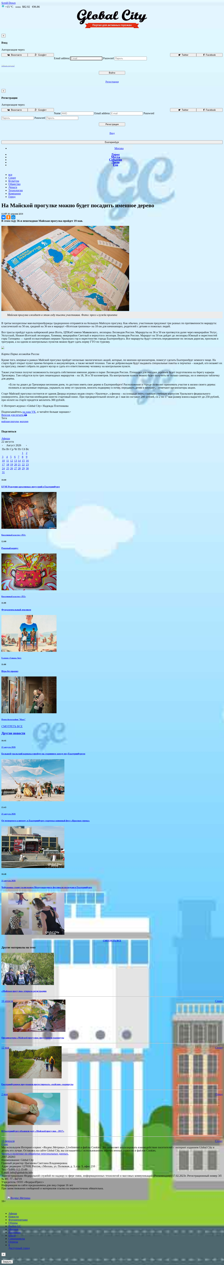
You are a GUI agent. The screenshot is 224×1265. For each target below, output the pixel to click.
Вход (112, 133)
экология (24, 421)
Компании (14, 193)
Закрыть (7, 1261)
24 (3, 468)
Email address (61, 58)
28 (19, 468)
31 (3, 472)
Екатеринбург (112, 142)
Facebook (210, 55)
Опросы (13, 1241)
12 (11, 460)
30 (27, 468)
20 (15, 464)
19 (11, 464)
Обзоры (13, 1222)
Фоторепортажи (18, 1219)
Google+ (42, 55)
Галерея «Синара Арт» (11, 658)
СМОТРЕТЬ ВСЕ (12, 726)
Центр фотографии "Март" (13, 719)
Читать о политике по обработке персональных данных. (35, 1153)
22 (23, 464)
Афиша (5, 438)
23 (27, 464)
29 (23, 468)
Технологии (15, 190)
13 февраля (8, 1141)
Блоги (12, 1235)
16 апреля (7, 1001)
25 (7, 468)
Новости (13, 1216)
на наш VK (29, 411)
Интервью (14, 1232)
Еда (115, 165)
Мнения (13, 1229)
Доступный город (19, 1246)
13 (15, 460)
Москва (119, 148)
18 (7, 464)
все (10, 174)
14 (19, 460)
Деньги (12, 187)
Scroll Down (8, 2)
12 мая (5, 1047)
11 (7, 460)
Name (57, 113)
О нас (4, 1144)
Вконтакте (16, 55)
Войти (112, 72)
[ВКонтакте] (3, 217)
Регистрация (112, 81)
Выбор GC (14, 1226)
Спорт (12, 177)
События (115, 159)
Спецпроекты (16, 1238)
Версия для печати (12, 414)
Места (115, 157)
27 (15, 468)
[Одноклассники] (8, 217)
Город (116, 154)
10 (3, 460)
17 (3, 464)
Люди (116, 162)
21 (19, 464)
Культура (13, 180)
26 (11, 468)
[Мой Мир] (13, 217)
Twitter (184, 55)
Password (108, 58)
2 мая (4, 1094)
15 (23, 460)
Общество (14, 184)
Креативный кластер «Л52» (13, 535)
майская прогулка (10, 421)
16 (27, 460)
